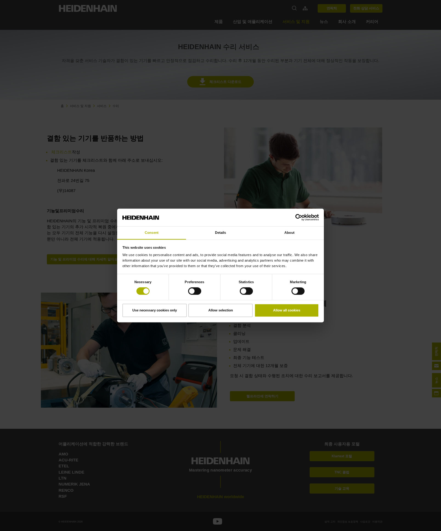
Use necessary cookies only (154, 310)
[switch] (194, 291)
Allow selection (220, 310)
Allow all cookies (286, 310)
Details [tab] (220, 232)
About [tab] (289, 232)
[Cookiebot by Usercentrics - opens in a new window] (299, 217)
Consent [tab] (151, 232)
